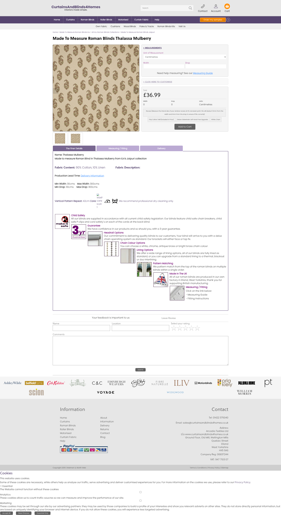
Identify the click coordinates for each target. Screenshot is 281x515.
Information (72, 409)
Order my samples (213, 19)
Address (224, 427)
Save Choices (23, 513)
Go (190, 8)
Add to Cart (185, 126)
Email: (179, 422)
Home (55, 32)
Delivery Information (92, 175)
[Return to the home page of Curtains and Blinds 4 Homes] (76, 8)
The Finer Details (74, 148)
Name (56, 323)
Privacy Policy (242, 482)
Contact (220, 409)
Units (201, 101)
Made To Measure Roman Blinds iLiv (75, 32)
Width (146, 62)
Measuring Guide (203, 73)
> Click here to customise (157, 81)
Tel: (210, 417)
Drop (187, 62)
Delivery (161, 148)
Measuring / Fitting (118, 148)
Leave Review (169, 318)
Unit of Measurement (153, 52)
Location (116, 323)
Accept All (6, 513)
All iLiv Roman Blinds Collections (105, 32)
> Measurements (152, 47)
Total (145, 90)
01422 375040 (220, 417)
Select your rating (180, 323)
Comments (59, 334)
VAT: (212, 459)
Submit (140, 370)
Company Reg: (208, 454)
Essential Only (42, 513)
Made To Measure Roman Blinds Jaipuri (138, 32)
